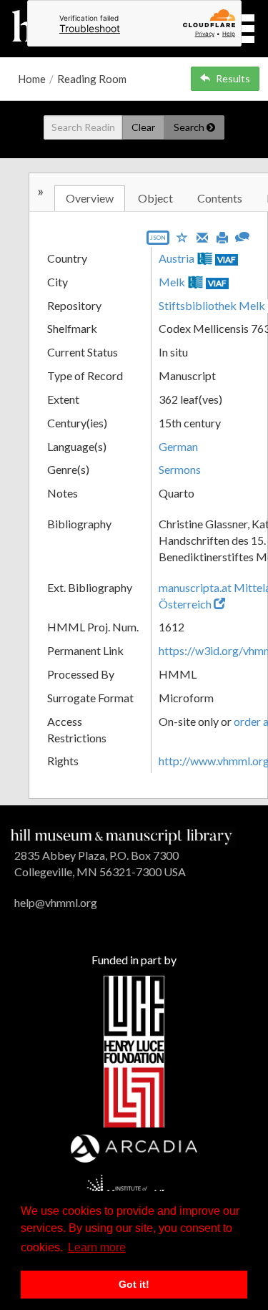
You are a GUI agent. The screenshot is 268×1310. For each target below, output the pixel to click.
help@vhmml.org (55, 902)
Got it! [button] (134, 1284)
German (178, 446)
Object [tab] (155, 198)
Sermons (180, 469)
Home (32, 78)
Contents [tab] (219, 198)
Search (190, 127)
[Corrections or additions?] (242, 235)
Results (233, 78)
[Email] (202, 236)
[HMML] (121, 835)
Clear (143, 127)
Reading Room (91, 78)
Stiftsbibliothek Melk (212, 305)
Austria (176, 258)
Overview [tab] (90, 198)
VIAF (226, 259)
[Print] (222, 236)
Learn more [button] (97, 1247)
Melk (172, 281)
